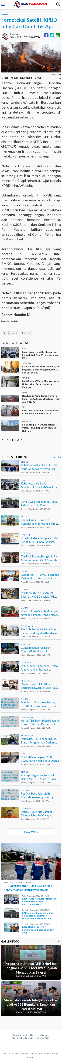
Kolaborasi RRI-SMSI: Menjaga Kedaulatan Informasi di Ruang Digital (40, 578)
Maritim (25, 535)
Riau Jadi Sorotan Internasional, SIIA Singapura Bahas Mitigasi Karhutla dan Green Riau (41, 369)
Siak (23, 480)
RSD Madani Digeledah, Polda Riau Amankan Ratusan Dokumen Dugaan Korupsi (39, 669)
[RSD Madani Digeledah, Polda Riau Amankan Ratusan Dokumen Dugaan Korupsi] (10, 666)
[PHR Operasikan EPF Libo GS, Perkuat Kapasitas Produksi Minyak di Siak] (10, 465)
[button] (3, 4)
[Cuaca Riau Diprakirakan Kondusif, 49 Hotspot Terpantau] (10, 648)
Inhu (4, 14)
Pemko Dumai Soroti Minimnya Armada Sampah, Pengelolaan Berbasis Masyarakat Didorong (40, 614)
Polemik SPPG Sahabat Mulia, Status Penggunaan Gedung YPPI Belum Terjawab (39, 742)
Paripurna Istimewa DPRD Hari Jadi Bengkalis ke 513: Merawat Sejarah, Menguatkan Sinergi (31, 968)
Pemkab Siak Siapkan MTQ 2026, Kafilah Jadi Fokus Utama (40, 758)
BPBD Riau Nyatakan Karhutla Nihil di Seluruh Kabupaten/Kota (40, 412)
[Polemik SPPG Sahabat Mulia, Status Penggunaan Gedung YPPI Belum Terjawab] (10, 739)
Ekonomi (26, 462)
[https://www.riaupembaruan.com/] (30, 4)
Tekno (24, 571)
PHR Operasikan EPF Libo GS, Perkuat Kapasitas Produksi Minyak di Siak (39, 468)
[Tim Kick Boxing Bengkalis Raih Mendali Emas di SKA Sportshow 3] (10, 557)
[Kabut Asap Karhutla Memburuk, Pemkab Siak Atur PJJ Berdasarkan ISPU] (10, 484)
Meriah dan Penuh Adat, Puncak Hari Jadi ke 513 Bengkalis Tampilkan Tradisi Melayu (31, 1004)
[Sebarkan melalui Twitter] (52, 35)
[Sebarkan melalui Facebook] (46, 35)
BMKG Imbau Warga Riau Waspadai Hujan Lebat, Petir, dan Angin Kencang (40, 384)
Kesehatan (27, 681)
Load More (31, 831)
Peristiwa (26, 662)
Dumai (24, 589)
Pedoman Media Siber (22, 1037)
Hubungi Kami (42, 1037)
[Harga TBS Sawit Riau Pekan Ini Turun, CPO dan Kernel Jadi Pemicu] (10, 721)
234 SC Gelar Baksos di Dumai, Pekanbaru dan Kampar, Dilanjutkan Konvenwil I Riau (39, 505)
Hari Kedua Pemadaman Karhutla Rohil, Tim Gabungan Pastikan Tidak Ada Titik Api (41, 398)
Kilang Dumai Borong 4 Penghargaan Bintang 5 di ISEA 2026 (40, 523)
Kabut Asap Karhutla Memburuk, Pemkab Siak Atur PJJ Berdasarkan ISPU (40, 354)
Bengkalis (27, 626)
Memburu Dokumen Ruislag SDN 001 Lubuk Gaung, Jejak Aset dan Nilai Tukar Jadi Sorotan (38, 708)
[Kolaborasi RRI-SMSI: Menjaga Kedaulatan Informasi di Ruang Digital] (10, 575)
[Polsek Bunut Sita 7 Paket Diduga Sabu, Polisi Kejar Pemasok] (10, 812)
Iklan (31, 1035)
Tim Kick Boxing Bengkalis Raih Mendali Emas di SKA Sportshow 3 (41, 560)
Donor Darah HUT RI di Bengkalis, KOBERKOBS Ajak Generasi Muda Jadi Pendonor (39, 687)
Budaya (25, 790)
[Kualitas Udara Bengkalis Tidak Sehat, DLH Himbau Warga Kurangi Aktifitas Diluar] (10, 538)
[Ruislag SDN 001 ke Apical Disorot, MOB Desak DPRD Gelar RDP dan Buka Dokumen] (10, 593)
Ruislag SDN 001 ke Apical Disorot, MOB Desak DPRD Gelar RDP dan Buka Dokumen (40, 596)
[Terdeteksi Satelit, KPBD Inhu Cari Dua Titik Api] (31, 57)
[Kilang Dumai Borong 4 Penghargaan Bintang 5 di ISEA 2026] (10, 520)
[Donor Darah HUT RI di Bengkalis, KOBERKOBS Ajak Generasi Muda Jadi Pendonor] (10, 684)
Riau (23, 498)
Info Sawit (27, 717)
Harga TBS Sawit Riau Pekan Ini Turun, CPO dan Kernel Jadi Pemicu (40, 724)
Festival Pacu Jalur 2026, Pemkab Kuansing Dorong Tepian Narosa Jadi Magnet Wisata (38, 799)
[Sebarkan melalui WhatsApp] (58, 35)
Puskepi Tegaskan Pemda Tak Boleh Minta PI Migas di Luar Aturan (39, 778)
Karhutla (15, 333)
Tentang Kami (20, 1035)
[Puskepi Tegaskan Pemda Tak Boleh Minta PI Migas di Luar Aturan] (10, 776)
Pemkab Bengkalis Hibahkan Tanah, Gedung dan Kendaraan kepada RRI (40, 633)
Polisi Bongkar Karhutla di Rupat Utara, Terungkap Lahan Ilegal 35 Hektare (39, 427)
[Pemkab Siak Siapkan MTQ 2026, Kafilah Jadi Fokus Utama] (10, 757)
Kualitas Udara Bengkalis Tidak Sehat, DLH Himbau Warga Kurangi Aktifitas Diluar (40, 541)
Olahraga (27, 553)
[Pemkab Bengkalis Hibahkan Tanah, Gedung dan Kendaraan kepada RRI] (10, 630)
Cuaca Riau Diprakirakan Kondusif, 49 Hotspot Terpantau (36, 651)
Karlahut (26, 333)
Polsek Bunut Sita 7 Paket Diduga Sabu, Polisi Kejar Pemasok (36, 815)
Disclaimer (42, 1035)
